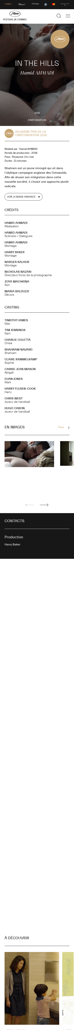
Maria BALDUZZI (17, 291)
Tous (61, 427)
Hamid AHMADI (16, 223)
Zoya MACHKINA (17, 281)
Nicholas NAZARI (18, 271)
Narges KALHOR (17, 262)
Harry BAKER (14, 252)
